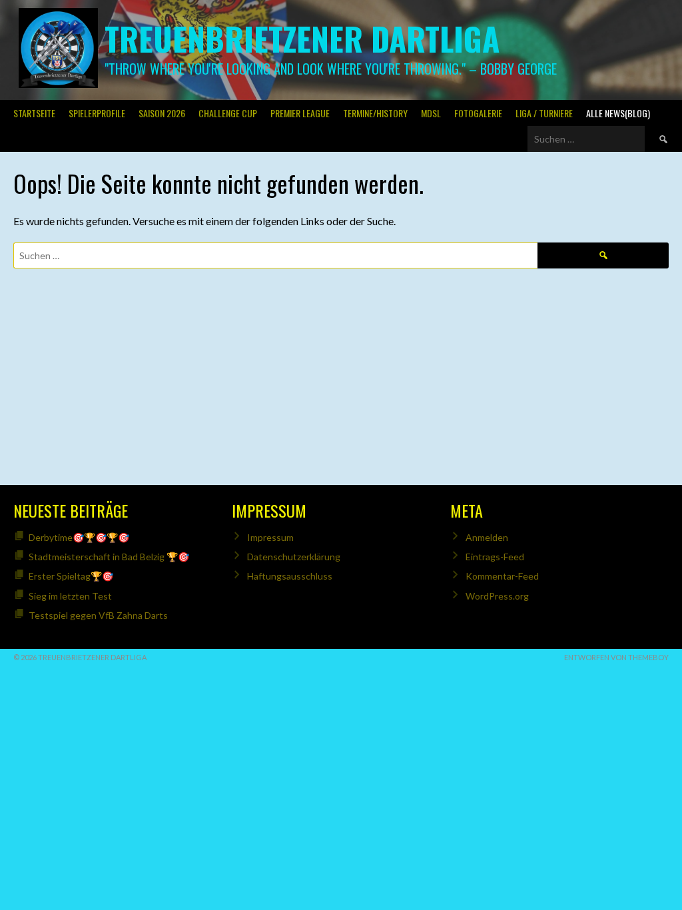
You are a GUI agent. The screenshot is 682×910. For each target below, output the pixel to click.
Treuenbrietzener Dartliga (302, 38)
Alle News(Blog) (618, 113)
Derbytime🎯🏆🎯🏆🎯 (79, 537)
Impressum (270, 537)
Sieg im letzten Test (70, 596)
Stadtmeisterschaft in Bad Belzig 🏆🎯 (109, 556)
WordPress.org (497, 596)
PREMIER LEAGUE (300, 113)
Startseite (34, 113)
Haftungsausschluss (289, 576)
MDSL (431, 113)
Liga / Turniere (544, 113)
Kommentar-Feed (502, 576)
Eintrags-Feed (495, 556)
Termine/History (375, 113)
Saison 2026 (162, 113)
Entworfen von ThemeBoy (616, 657)
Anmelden (487, 537)
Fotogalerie (478, 113)
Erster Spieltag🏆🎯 (71, 576)
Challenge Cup (227, 113)
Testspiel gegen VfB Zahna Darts (98, 615)
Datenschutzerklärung (293, 556)
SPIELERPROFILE (97, 113)
